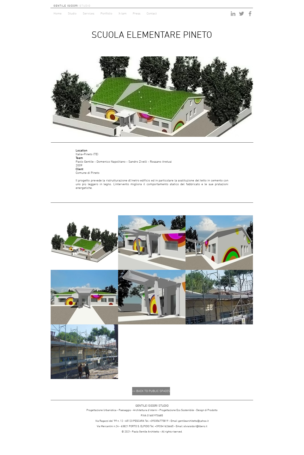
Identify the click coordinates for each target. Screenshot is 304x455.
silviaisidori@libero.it (195, 426)
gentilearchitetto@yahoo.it (193, 421)
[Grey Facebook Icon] (250, 13)
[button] (84, 242)
